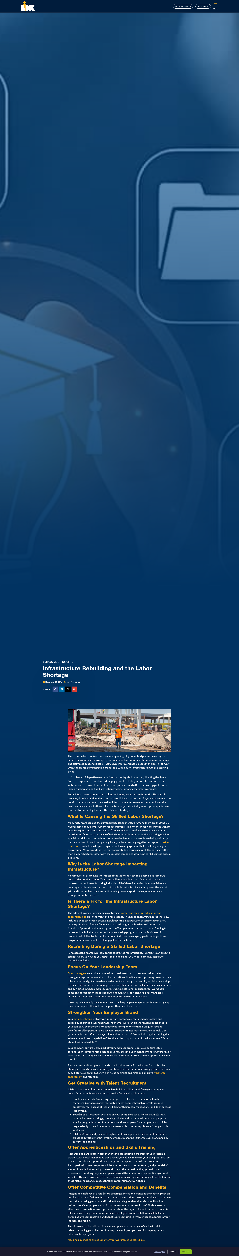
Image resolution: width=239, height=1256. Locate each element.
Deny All (173, 1251)
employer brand (83, 1019)
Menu (215, 9)
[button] (55, 689)
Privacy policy (160, 1252)
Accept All (185, 1251)
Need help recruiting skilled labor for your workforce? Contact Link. (106, 1240)
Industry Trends (73, 682)
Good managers (77, 973)
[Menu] (216, 5)
